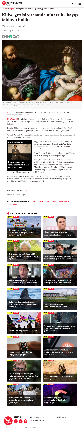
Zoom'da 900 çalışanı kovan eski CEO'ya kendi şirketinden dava (23, 282)
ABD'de (10, 112)
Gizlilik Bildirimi (61, 417)
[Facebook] (16, 421)
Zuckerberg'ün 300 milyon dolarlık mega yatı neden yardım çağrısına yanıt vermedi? (23, 376)
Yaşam (11, 9)
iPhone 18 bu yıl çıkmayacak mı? (23, 331)
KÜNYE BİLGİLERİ (37, 417)
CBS (29, 190)
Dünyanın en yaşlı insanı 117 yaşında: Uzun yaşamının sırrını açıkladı (23, 256)
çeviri (34, 201)
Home (5, 9)
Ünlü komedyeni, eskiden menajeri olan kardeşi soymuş (58, 234)
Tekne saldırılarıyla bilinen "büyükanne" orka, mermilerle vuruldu (23, 304)
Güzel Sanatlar (13, 204)
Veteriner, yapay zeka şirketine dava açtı (58, 377)
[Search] (72, 3)
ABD (48, 201)
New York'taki (12, 119)
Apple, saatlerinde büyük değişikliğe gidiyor (20, 353)
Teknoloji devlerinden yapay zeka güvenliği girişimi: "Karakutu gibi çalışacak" (59, 328)
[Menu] (80, 3)
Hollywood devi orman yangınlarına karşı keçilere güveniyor (21, 400)
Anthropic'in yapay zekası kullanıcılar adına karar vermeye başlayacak (59, 352)
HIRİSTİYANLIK (64, 201)
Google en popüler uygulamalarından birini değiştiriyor (55, 400)
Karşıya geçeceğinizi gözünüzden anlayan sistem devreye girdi (21, 232)
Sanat (54, 201)
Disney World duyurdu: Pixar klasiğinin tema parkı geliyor (58, 282)
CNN (25, 190)
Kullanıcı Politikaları (37, 421)
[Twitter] (21, 421)
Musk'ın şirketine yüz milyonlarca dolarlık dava (55, 306)
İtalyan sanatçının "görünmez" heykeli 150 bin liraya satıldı (18, 165)
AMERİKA (42, 201)
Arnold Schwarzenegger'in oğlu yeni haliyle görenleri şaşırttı (58, 258)
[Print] (17, 36)
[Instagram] (25, 421)
